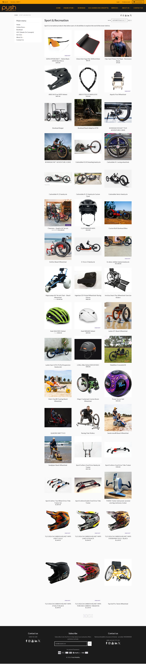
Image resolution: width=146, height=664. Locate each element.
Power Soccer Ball (118, 399)
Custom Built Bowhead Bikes (118, 228)
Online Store (20, 27)
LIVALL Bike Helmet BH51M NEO (88, 365)
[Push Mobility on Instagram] (123, 15)
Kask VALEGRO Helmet (58, 331)
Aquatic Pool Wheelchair (118, 94)
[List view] (131, 20)
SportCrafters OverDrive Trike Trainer (118, 465)
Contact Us (20, 40)
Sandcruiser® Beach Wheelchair (118, 433)
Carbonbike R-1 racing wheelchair (118, 162)
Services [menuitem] (114, 8)
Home (16, 15)
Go (90, 643)
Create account (126, 2)
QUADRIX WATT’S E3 (58, 433)
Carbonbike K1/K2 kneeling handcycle (88, 162)
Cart (139, 2)
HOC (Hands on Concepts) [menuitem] (98, 8)
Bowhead (19, 30)
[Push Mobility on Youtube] (126, 15)
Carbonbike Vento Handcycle (118, 194)
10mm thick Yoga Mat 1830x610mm (88, 59)
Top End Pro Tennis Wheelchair (118, 604)
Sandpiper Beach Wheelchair (58, 465)
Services (19, 35)
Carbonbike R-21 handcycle (58, 194)
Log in (118, 2)
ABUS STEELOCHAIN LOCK (88, 94)
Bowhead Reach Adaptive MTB (88, 128)
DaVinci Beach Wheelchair (58, 262)
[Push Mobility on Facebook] (121, 15)
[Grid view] (129, 20)
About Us (19, 37)
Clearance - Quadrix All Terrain (58, 228)
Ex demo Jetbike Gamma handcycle (118, 262)
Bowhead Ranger (58, 128)
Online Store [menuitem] (68, 8)
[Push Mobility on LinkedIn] (128, 15)
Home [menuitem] (58, 8)
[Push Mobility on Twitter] (131, 15)
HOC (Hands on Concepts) (25, 32)
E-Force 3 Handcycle (88, 262)
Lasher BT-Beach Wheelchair (118, 331)
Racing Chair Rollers (88, 433)
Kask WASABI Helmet (88, 331)
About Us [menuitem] (125, 8)
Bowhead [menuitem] (81, 8)
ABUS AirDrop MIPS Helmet (58, 94)
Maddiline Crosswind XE (118, 365)
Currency (13, 2)
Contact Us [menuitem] (138, 8)
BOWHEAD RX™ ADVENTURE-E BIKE (58, 162)
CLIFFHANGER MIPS (88, 228)
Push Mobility (75, 657)
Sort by (109, 20)
